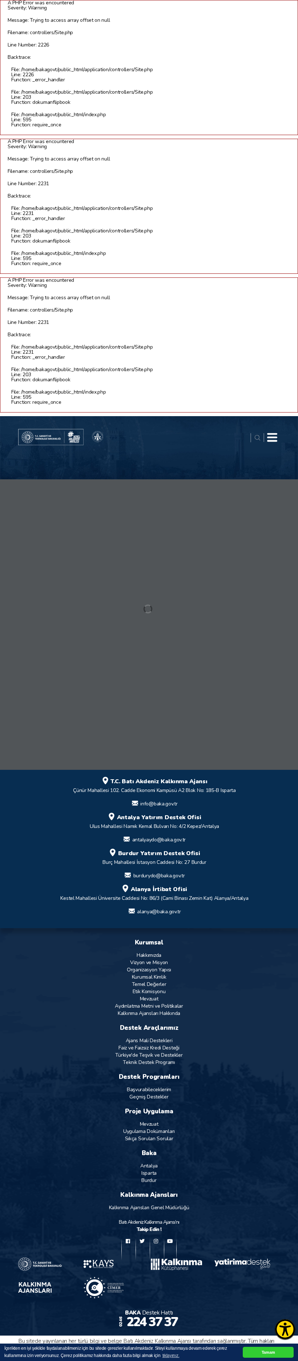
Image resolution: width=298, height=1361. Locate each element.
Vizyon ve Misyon (149, 962)
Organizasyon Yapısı (149, 969)
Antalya (149, 1165)
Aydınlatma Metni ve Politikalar (149, 1006)
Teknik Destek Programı (149, 1062)
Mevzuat (149, 998)
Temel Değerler (149, 984)
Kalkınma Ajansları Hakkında (149, 1013)
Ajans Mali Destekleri (149, 1040)
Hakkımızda (149, 955)
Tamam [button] (268, 1352)
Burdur (148, 1180)
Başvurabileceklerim (149, 1089)
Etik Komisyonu (149, 991)
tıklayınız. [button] (171, 1355)
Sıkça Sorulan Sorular (149, 1138)
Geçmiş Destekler (148, 1096)
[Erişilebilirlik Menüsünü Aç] (285, 1329)
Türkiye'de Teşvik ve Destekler (148, 1055)
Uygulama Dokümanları (149, 1131)
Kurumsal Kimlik (149, 977)
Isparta (149, 1173)
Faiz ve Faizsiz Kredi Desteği (148, 1047)
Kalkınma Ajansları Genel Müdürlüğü (149, 1207)
